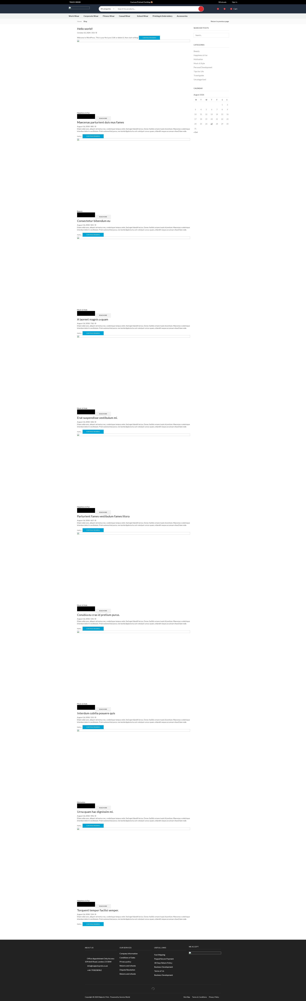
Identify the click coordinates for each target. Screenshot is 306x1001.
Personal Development (203, 67)
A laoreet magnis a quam (92, 319)
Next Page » (84, 928)
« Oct (196, 132)
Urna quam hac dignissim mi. (95, 811)
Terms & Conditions (199, 997)
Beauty (79, 211)
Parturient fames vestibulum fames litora (103, 516)
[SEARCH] (226, 35)
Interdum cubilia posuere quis (96, 713)
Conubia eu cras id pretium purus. (98, 614)
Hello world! (85, 28)
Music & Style (82, 310)
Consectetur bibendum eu (93, 221)
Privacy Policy (214, 997)
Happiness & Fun (83, 113)
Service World (125, 997)
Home (79, 21)
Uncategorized (200, 79)
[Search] (201, 8)
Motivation (81, 802)
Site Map (186, 997)
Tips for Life (199, 71)
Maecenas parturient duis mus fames (100, 122)
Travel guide (199, 75)
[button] (233, 2)
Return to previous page (220, 21)
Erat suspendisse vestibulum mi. (97, 417)
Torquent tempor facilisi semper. (98, 910)
